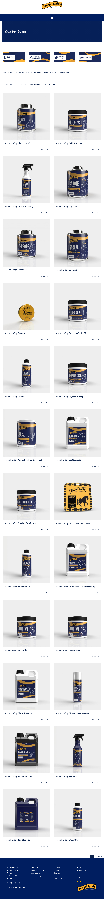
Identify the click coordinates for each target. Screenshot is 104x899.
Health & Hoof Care (37, 870)
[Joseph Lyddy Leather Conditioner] (26, 496)
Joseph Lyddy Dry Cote (66, 206)
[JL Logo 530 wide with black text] (52, 2)
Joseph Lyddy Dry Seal (66, 270)
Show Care (34, 867)
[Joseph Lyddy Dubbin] (26, 306)
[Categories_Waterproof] (90, 53)
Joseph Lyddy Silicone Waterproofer (73, 713)
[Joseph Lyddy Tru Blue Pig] (26, 813)
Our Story (57, 867)
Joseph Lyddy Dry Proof (16, 269)
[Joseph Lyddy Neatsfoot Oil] (26, 559)
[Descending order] (26, 85)
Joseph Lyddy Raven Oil (16, 650)
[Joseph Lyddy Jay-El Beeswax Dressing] (26, 433)
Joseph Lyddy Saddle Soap (68, 650)
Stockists (57, 873)
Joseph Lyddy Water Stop (68, 840)
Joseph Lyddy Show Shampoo (18, 713)
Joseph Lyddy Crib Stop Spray (19, 206)
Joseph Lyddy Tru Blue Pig (17, 840)
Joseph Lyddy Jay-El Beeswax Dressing (23, 459)
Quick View (45, 149)
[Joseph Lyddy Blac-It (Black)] (26, 116)
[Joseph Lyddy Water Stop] (77, 813)
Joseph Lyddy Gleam (14, 396)
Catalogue (57, 876)
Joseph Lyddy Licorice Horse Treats (73, 523)
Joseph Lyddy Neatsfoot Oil (17, 586)
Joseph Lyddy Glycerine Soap (69, 396)
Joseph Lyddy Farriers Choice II (71, 333)
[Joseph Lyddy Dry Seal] (77, 243)
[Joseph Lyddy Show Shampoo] (26, 686)
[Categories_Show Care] (14, 53)
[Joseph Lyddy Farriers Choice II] (77, 306)
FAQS (79, 867)
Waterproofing (35, 876)
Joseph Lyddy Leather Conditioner (21, 523)
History (56, 870)
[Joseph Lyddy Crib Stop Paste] (77, 116)
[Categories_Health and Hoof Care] (39, 53)
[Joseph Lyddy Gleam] (26, 369)
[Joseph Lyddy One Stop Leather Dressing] (77, 559)
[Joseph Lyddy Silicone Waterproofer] (77, 686)
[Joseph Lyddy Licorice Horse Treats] (77, 496)
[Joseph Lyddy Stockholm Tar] (26, 749)
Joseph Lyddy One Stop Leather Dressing (75, 586)
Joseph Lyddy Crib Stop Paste (70, 143)
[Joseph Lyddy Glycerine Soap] (77, 369)
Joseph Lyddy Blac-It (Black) (18, 143)
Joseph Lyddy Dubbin (15, 333)
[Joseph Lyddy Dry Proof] (26, 243)
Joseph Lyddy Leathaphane (68, 459)
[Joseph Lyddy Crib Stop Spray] (26, 179)
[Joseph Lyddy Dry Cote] (77, 179)
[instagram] (81, 881)
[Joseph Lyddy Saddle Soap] (77, 623)
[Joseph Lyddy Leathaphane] (77, 433)
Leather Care (35, 873)
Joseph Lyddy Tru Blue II (67, 776)
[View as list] (54, 85)
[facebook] (77, 881)
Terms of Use (82, 870)
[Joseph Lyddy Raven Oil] (26, 623)
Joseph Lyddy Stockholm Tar (18, 776)
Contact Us (58, 879)
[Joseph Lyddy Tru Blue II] (77, 749)
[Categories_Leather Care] (64, 53)
